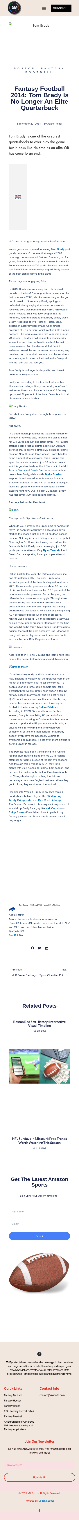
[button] (44, 8)
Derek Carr (37, 470)
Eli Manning (54, 796)
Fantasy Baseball (13, 1416)
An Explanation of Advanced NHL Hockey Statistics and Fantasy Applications (19, 1425)
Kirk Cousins (54, 808)
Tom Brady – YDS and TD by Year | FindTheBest (39, 905)
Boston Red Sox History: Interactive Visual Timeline (39, 1024)
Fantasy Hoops (12, 1405)
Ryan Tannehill (52, 550)
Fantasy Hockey (12, 1400)
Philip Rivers (17, 812)
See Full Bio (16, 935)
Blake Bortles (53, 474)
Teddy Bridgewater (20, 800)
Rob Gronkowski (57, 309)
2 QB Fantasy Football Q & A (19, 1411)
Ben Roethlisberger (50, 800)
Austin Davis (17, 470)
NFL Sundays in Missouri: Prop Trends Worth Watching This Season (39, 1141)
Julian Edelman (48, 707)
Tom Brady (57, 249)
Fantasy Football (12, 1395)
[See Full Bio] (25, 935)
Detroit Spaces (46, 1500)
